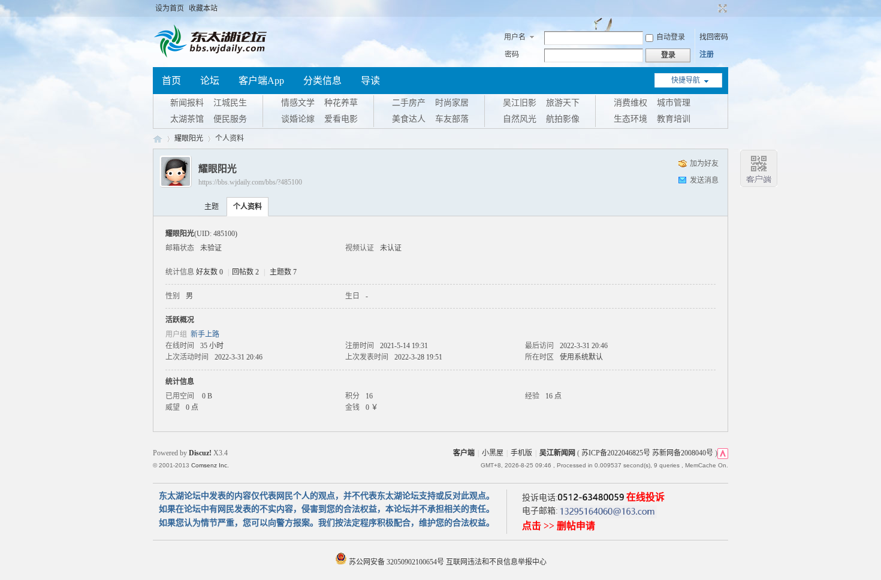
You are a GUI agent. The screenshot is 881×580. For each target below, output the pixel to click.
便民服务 (230, 118)
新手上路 (205, 334)
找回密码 (713, 37)
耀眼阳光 (188, 138)
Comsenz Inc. (210, 465)
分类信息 (322, 80)
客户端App (261, 80)
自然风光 (519, 118)
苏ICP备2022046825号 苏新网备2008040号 (647, 453)
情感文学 (298, 102)
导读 (370, 80)
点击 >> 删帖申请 (558, 526)
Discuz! (200, 453)
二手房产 (409, 102)
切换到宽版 (721, 8)
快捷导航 (685, 80)
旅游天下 (563, 102)
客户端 (464, 453)
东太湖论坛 (157, 138)
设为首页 (169, 8)
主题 (211, 207)
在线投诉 (645, 497)
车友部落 (452, 118)
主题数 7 (283, 272)
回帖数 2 (245, 272)
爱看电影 (341, 118)
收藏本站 (203, 8)
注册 (706, 54)
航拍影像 (563, 118)
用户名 (515, 37)
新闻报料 (187, 102)
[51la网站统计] (722, 453)
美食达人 (409, 118)
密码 (512, 54)
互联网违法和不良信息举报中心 (496, 562)
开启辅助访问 (711, 8)
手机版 (521, 453)
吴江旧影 (519, 102)
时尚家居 (452, 102)
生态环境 (630, 118)
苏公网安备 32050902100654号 (396, 562)
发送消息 (704, 180)
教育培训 (673, 118)
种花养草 (341, 102)
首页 (171, 80)
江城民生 (230, 102)
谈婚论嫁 (298, 118)
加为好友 (704, 163)
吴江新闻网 (557, 453)
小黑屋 (492, 453)
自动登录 (670, 37)
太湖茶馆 (187, 118)
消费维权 (630, 102)
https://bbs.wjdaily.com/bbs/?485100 (250, 182)
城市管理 (673, 102)
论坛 (209, 80)
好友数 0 (209, 272)
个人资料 (247, 207)
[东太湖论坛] (213, 56)
